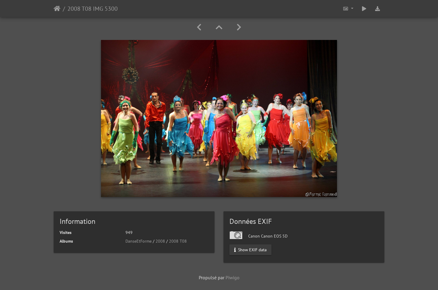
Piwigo (233, 277)
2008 (160, 241)
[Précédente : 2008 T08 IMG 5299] (199, 27)
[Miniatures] (219, 27)
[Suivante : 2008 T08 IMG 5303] (238, 27)
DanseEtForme (138, 241)
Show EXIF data (252, 249)
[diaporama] (364, 8)
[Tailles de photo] (348, 8)
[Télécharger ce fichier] (377, 8)
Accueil (57, 8)
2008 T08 (178, 241)
